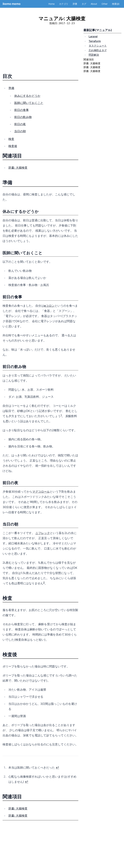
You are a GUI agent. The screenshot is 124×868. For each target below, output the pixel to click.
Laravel (93, 36)
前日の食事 (21, 110)
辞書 (75, 3)
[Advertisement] (40, 50)
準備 (11, 88)
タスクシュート (98, 45)
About (94, 3)
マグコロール (41, 491)
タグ (84, 3)
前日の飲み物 (23, 117)
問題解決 (94, 54)
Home (51, 3)
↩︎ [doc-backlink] (57, 767)
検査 (11, 139)
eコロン (49, 305)
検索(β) (115, 3)
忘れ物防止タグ (98, 50)
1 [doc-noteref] (61, 415)
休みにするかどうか (27, 95)
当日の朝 (20, 131)
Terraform (95, 41)
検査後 (12, 146)
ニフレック (42, 533)
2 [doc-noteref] (44, 582)
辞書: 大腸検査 (17, 167)
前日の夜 (20, 124)
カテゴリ (63, 3)
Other (105, 3)
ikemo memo (12, 3)
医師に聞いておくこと (28, 103)
